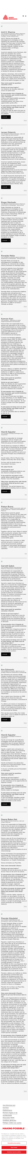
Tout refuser (14, 1147)
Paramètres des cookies (14, 1143)
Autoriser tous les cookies (14, 1152)
